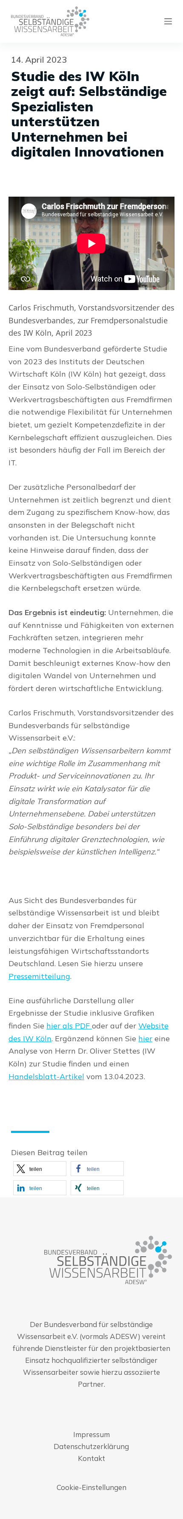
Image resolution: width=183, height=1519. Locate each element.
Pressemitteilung (39, 976)
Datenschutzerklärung (91, 1446)
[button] (39, 1168)
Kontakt (91, 1458)
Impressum (91, 1434)
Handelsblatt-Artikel (46, 1076)
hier (145, 1038)
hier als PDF (69, 1026)
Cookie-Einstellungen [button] (91, 1487)
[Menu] (168, 21)
